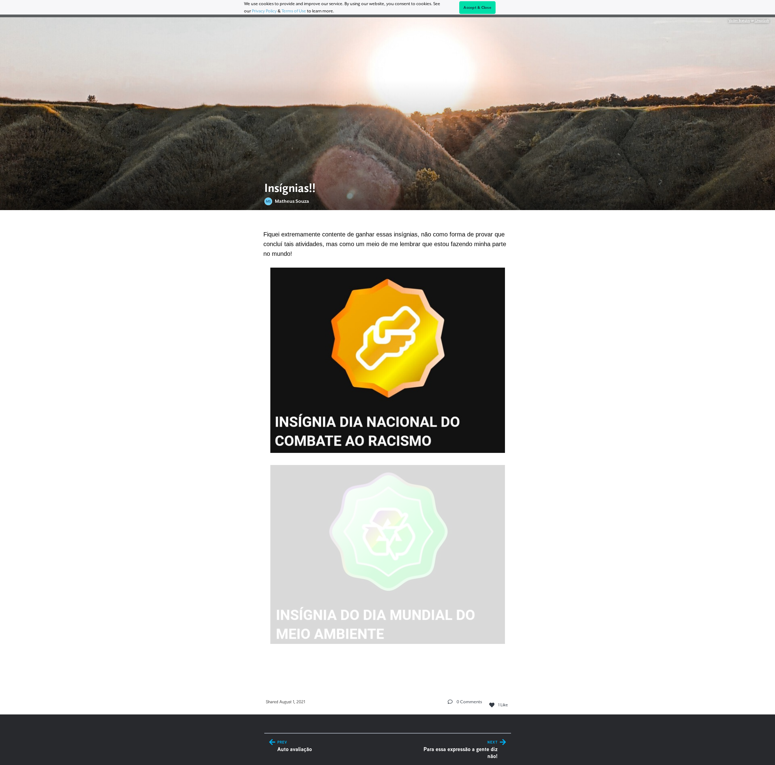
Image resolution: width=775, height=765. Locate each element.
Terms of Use (294, 10)
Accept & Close (477, 7)
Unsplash (761, 20)
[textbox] (388, 445)
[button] (450, 701)
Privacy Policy (264, 10)
